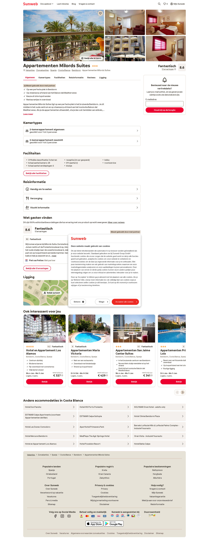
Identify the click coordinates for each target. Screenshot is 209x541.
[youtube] (69, 517)
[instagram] (62, 517)
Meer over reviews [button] (116, 222)
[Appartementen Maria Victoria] (89, 351)
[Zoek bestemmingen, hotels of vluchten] (159, 3)
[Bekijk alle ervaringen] (172, 67)
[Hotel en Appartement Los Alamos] (45, 351)
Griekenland (51, 474)
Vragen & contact (157, 489)
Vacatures (51, 496)
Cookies (104, 492)
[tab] (30, 77)
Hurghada (157, 474)
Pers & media (52, 500)
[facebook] (55, 517)
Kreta (104, 470)
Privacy (104, 489)
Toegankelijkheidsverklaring (104, 496)
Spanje (52, 470)
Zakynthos (104, 478)
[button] (63, 35)
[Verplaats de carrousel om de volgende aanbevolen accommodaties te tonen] (183, 392)
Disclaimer (104, 504)
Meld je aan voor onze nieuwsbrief (157, 500)
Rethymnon (157, 470)
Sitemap (51, 504)
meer (54, 256)
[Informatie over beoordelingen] (175, 69)
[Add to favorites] (100, 13)
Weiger (101, 302)
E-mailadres (151, 99)
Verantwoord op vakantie (51, 492)
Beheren (77, 302)
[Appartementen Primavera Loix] (179, 351)
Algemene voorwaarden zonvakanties (88, 533)
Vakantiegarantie (157, 496)
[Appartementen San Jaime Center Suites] (134, 351)
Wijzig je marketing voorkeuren (104, 500)
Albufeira (157, 478)
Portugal (52, 478)
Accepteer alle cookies (124, 302)
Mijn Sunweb (157, 492)
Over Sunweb (52, 489)
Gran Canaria (104, 474)
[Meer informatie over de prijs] (62, 375)
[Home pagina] (30, 3)
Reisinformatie (157, 504)
